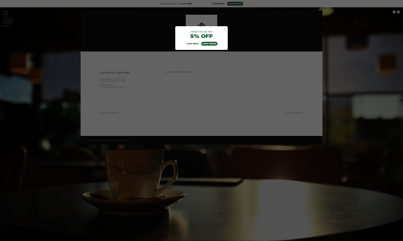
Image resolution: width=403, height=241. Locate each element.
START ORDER (209, 44)
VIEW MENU (193, 44)
